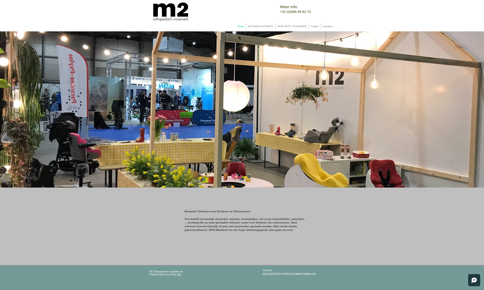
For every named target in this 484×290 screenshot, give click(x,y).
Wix (179, 274)
